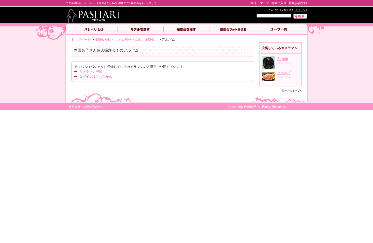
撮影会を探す (186, 29)
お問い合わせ (92, 106)
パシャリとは (94, 29)
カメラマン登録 (90, 71)
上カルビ (284, 73)
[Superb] (268, 68)
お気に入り (278, 3)
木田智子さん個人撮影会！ (138, 39)
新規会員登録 (298, 3)
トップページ (81, 39)
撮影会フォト (233, 29)
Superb (282, 59)
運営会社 (75, 106)
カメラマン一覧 (279, 29)
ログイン (300, 10)
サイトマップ (260, 3)
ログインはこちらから (95, 77)
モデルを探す (140, 29)
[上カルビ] (268, 82)
